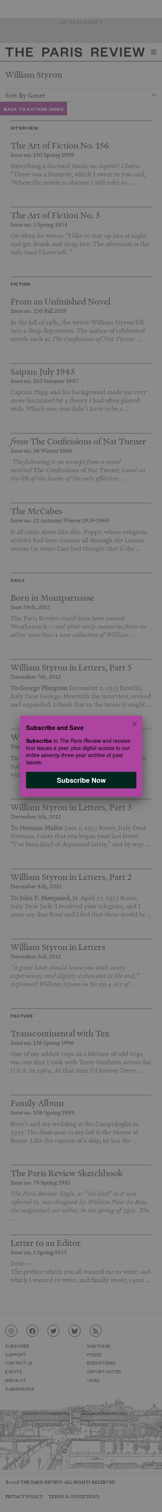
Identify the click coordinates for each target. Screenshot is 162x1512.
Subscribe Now (81, 780)
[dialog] (81, 756)
